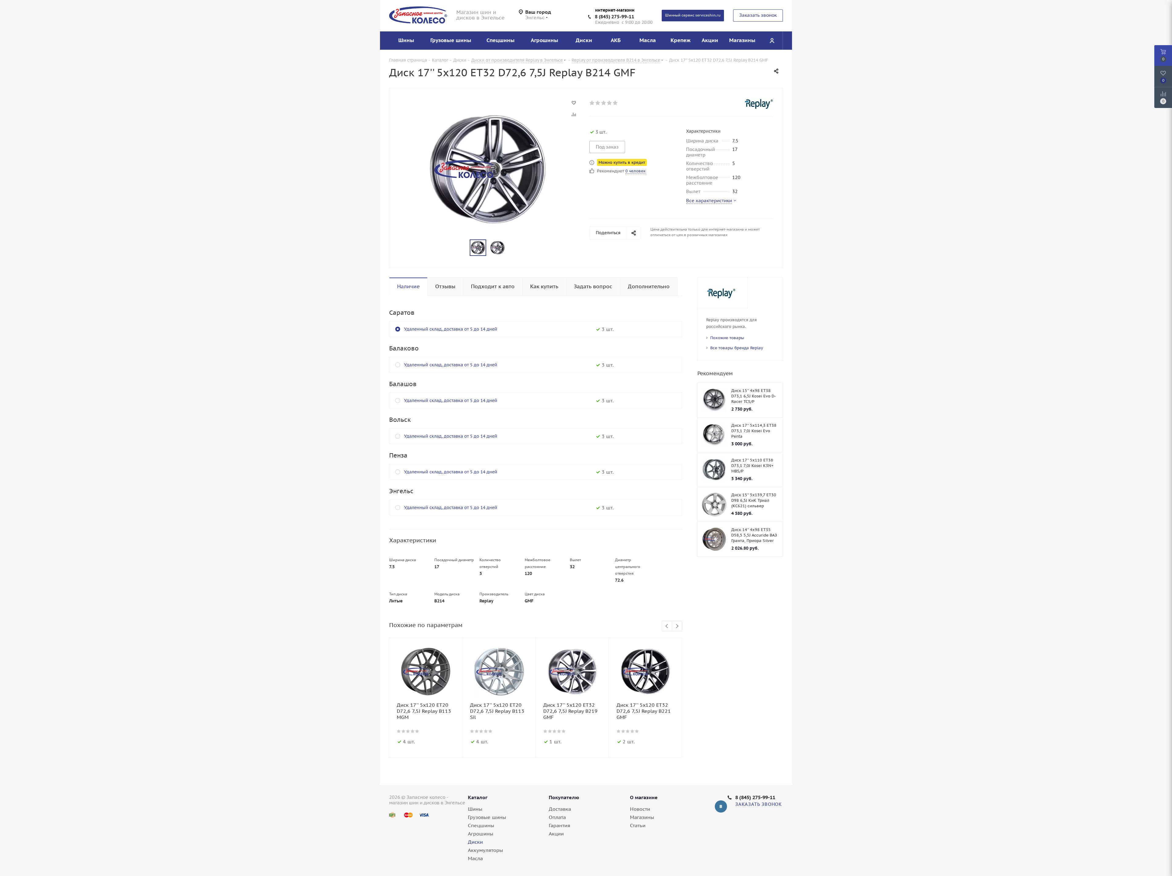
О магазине (644, 797)
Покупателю (564, 797)
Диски (475, 842)
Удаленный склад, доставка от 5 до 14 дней (450, 329)
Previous (667, 626)
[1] (592, 102)
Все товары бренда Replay (736, 347)
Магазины (642, 817)
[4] (610, 102)
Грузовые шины (487, 817)
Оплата (557, 817)
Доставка (560, 809)
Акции (556, 834)
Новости (640, 809)
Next (677, 626)
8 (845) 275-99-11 (614, 17)
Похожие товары (727, 337)
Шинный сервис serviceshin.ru (693, 15)
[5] (615, 102)
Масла (475, 858)
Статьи (638, 825)
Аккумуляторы (485, 850)
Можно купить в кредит (622, 162)
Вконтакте (721, 806)
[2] (598, 102)
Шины (475, 809)
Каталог (477, 797)
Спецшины (481, 825)
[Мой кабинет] (772, 40)
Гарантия (559, 825)
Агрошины (480, 834)
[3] (604, 102)
